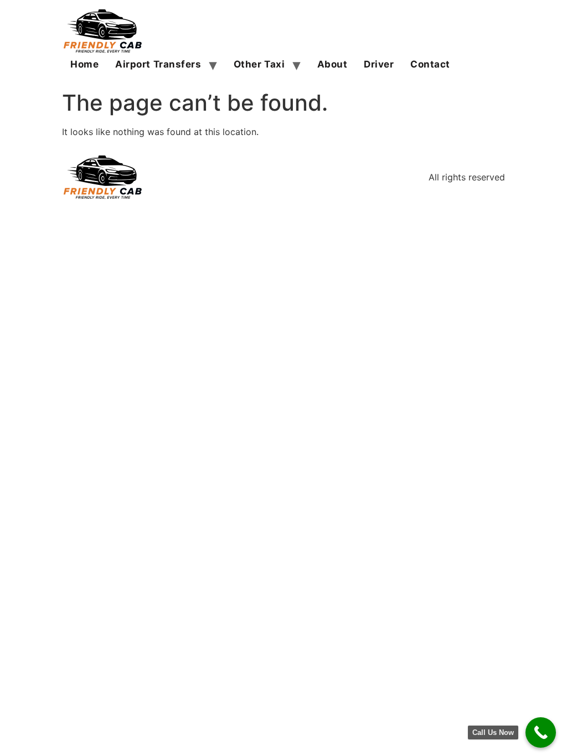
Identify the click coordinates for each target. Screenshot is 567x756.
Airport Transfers (158, 64)
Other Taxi (259, 64)
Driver (379, 64)
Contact (430, 64)
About (332, 64)
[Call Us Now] (540, 732)
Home (84, 64)
